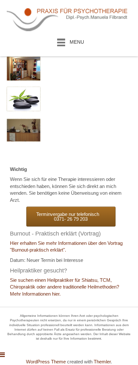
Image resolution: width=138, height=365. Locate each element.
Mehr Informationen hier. (35, 294)
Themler (102, 361)
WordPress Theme (46, 361)
